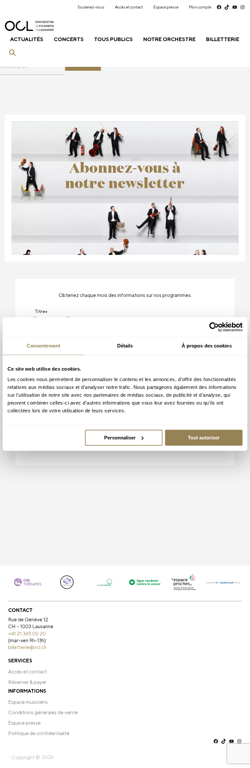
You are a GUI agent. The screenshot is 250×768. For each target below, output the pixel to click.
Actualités (26, 39)
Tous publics (113, 39)
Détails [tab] (125, 345)
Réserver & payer (27, 682)
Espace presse (165, 7)
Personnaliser (120, 437)
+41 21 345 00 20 (27, 633)
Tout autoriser (204, 437)
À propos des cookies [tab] (207, 345)
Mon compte (200, 7)
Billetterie (222, 39)
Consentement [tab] (43, 345)
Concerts (69, 39)
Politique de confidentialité (38, 733)
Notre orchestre (169, 39)
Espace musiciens (28, 702)
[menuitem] (91, 7)
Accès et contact (129, 7)
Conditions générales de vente (43, 712)
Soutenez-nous (90, 7)
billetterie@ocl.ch (27, 647)
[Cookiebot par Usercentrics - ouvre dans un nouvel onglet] (214, 327)
